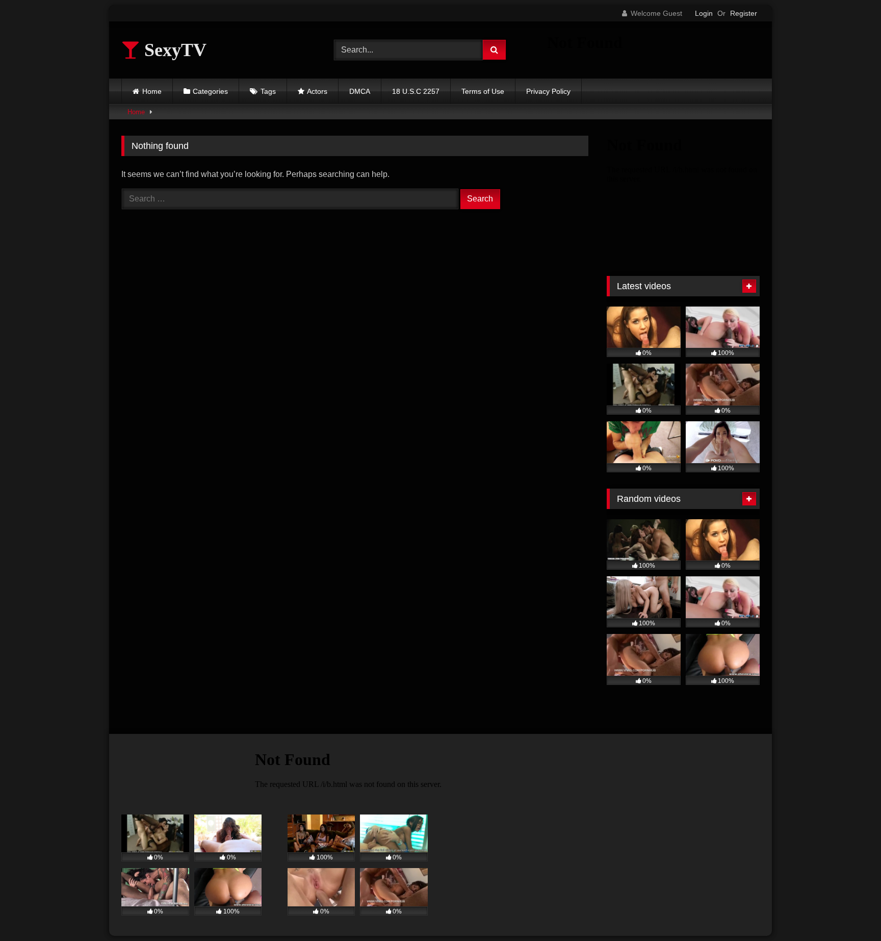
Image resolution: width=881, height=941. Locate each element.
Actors (317, 91)
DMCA (359, 91)
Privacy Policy (548, 91)
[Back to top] (849, 911)
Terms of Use (482, 91)
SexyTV (173, 50)
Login (704, 13)
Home (152, 91)
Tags (268, 91)
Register (743, 13)
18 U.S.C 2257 (415, 91)
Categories (210, 91)
